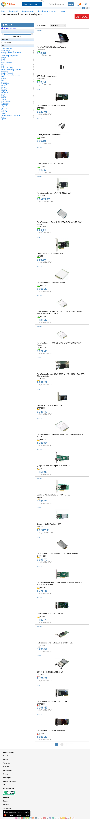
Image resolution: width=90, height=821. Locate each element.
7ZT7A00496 (41, 645)
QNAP (3, 98)
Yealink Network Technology (11, 115)
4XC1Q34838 (41, 556)
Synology (4, 105)
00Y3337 (40, 468)
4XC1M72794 (41, 348)
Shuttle (3, 99)
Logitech (4, 91)
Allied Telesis (5, 50)
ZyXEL (3, 119)
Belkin (3, 57)
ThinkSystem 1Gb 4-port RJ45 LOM (50, 164)
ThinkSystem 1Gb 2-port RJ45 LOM (50, 614)
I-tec (2, 77)
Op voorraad (7, 42)
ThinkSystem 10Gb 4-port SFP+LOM (51, 730)
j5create (4, 82)
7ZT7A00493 (41, 379)
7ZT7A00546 (41, 108)
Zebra (3, 117)
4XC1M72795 (41, 316)
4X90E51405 (41, 50)
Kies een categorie (30, 4)
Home (3, 11)
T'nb (2, 106)
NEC (3, 94)
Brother (3, 61)
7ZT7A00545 (41, 166)
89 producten (41, 25)
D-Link (3, 64)
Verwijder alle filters (10, 28)
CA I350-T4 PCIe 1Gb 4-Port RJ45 (50, 405)
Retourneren (7, 770)
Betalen (5, 759)
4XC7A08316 (41, 675)
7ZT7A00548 (41, 704)
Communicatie (13, 11)
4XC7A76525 (41, 196)
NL (83, 8)
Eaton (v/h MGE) (7, 68)
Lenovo (62, 11)
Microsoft (4, 92)
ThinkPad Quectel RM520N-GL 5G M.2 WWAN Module (58, 553)
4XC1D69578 (41, 285)
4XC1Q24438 (41, 227)
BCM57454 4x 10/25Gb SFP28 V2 (50, 672)
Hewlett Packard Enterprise (10, 75)
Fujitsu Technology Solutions (11, 70)
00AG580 (40, 498)
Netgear (4, 96)
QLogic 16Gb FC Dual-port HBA (49, 524)
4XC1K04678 (41, 439)
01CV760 (40, 527)
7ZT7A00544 (41, 616)
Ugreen (3, 110)
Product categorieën (10, 781)
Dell (2, 66)
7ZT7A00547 (41, 733)
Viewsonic (4, 112)
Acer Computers (6, 49)
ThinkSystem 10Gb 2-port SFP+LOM (51, 105)
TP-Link (4, 108)
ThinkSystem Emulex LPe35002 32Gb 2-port (54, 193)
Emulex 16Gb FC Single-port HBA (50, 253)
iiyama (3, 78)
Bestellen (6, 756)
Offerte (5, 774)
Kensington (5, 84)
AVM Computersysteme (9, 56)
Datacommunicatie (28, 11)
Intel (2, 80)
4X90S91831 (41, 79)
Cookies (6, 804)
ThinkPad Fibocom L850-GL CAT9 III (51, 282)
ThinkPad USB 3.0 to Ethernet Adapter (51, 47)
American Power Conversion (11, 52)
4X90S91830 (41, 137)
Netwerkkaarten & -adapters (47, 11)
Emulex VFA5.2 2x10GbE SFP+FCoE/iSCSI (54, 495)
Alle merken (7, 785)
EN (87, 8)
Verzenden (6, 763)
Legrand (4, 85)
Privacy (5, 801)
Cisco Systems (6, 63)
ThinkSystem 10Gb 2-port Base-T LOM (52, 701)
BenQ (3, 59)
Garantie (6, 767)
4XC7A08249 (41, 587)
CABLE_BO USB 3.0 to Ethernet (49, 134)
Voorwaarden (7, 808)
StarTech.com (6, 101)
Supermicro (5, 103)
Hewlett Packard (7, 73)
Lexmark (4, 89)
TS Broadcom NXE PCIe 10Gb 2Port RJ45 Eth (55, 643)
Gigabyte (4, 71)
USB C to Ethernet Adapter (47, 76)
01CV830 (40, 256)
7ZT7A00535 (41, 408)
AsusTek (4, 54)
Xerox (3, 113)
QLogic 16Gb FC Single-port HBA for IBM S (53, 466)
